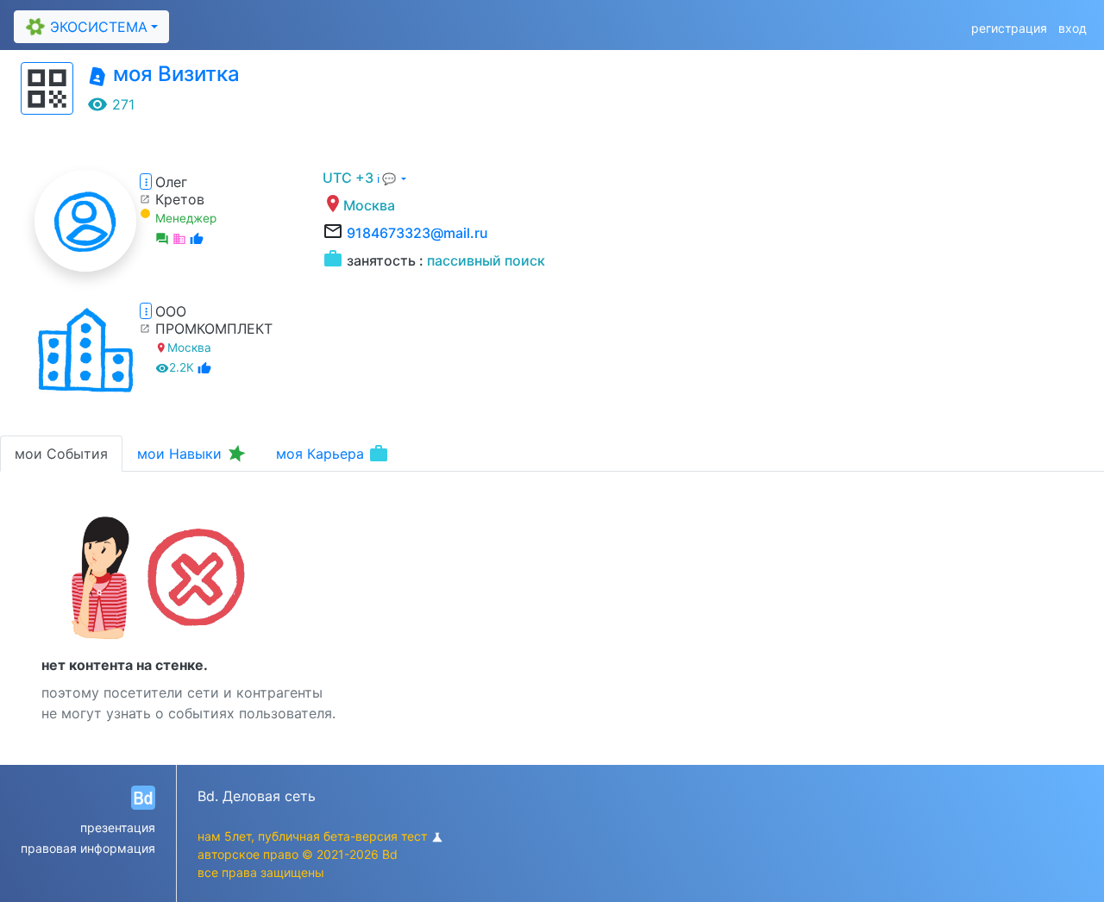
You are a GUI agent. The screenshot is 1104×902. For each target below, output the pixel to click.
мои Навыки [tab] (192, 454)
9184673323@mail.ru (417, 232)
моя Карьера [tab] (332, 453)
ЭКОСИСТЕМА (84, 27)
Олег (171, 182)
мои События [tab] (61, 453)
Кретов (179, 199)
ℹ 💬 (387, 178)
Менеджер (185, 218)
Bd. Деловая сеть (257, 796)
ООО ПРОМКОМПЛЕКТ (214, 320)
